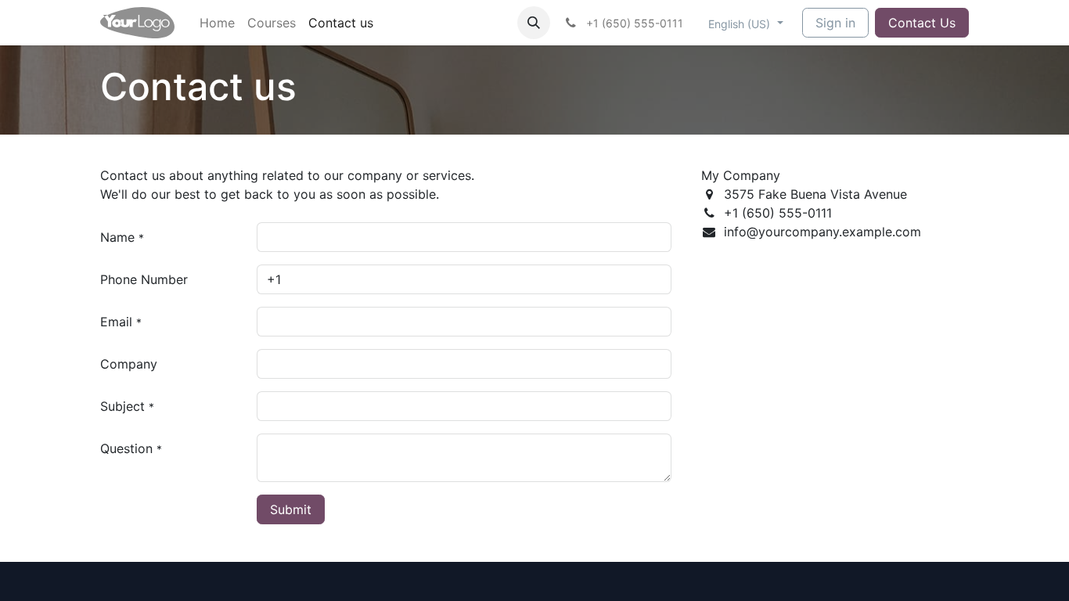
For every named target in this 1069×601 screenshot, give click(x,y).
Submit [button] (290, 509)
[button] (533, 22)
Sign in (835, 23)
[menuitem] (217, 22)
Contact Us (922, 23)
